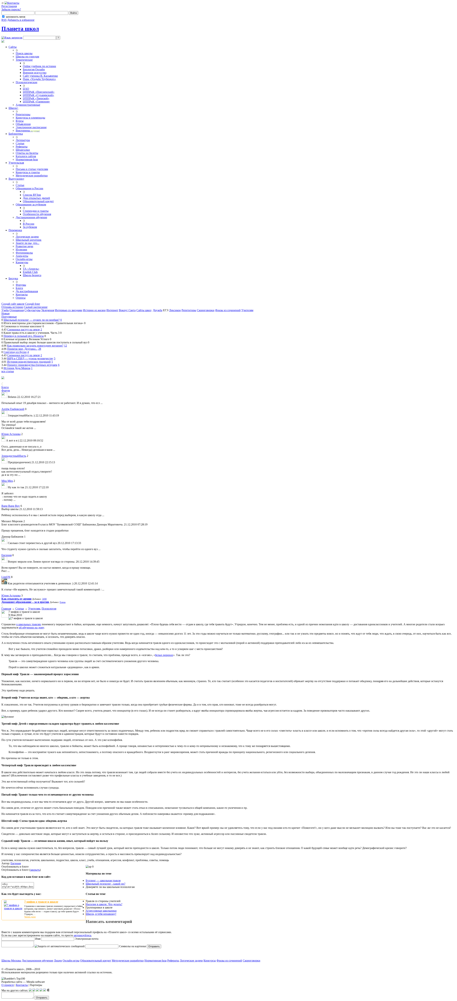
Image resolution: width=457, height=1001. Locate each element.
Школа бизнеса (32, 275)
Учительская (16, 162)
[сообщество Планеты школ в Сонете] (48, 990)
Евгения (6, 555)
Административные (28, 104)
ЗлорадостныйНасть (13, 455)
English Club (30, 272)
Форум (5, 390)
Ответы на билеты (27, 153)
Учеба (5, 310)
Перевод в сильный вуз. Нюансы (24, 335)
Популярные (9, 316)
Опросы (21, 297)
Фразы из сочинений (228, 310)
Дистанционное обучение (31, 217)
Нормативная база (27, 159)
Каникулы (22, 262)
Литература (23, 140)
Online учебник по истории (39, 66)
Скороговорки (205, 310)
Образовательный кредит (38, 201)
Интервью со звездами (68, 310)
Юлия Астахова (11, 434)
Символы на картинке (132, 946)
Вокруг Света (127, 310)
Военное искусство (34, 72)
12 (65, 345)
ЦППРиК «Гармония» (36, 101)
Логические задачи (27, 236)
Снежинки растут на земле (23, 329)
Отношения (16, 310)
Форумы (21, 284)
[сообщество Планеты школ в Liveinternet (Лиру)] (33, 990)
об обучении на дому (31, 627)
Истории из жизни (94, 310)
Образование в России (29, 188)
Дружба (157, 310)
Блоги (19, 288)
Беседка (13, 278)
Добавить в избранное (20, 19)
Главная (6, 608)
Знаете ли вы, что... (27, 243)
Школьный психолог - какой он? (105, 883)
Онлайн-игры (24, 259)
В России (28, 223)
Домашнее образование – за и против (25, 601)
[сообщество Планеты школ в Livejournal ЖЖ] (30, 990)
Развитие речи (24, 246)
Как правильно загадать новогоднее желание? (35, 345)
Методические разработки (32, 175)
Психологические (26, 82)
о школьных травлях (28, 624)
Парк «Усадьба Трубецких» (39, 79)
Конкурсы (210, 960)
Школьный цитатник (28, 239)
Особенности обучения (37, 214)
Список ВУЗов (32, 194)
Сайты (13, 46)
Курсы (20, 120)
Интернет (112, 310)
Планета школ (20, 28)
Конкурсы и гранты (28, 172)
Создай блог (32, 303)
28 (39, 348)
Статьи (20, 143)
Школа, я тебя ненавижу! (101, 913)
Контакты (22, 294)
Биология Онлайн (34, 69)
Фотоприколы (24, 252)
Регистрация (9, 6)
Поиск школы (24, 53)
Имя (37, 938)
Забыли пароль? (11, 9)
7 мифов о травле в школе (41, 901)
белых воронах (164, 655)
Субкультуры (32, 310)
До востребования (27, 291)
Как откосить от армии (16, 598)
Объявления (23, 124)
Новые (5, 313)
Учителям (247, 310)
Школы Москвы (11, 960)
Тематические (24, 59)
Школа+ (13, 108)
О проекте (7, 985)
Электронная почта (86, 938)
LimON (5, 576)
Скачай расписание (35, 307)
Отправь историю (12, 307)
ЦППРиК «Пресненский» (38, 91)
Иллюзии (21, 249)
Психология (49, 608)
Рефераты (21, 146)
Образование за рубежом (31, 204)
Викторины (28, 130)
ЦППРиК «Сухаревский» (38, 95)
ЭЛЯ (44, 599)
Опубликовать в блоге (15, 866)
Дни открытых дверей (36, 198)
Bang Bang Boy (10, 505)
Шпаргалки (23, 149)
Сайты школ (143, 310)
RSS (4, 19)
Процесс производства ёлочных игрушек (32, 364)
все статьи (7, 371)
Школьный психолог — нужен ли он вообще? (32, 319)
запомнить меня (15, 16)
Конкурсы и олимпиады (30, 117)
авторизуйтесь (82, 935)
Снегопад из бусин (15, 352)
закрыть (35, 869)
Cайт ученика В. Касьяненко (40, 75)
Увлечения (47, 310)
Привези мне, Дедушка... (22, 348)
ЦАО (26, 88)
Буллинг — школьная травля (103, 880)
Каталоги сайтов (26, 156)
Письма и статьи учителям (32, 169)
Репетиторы (23, 114)
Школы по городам (27, 56)
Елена (63, 602)
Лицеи (58, 960)
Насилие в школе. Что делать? (104, 904)
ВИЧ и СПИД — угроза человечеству (30, 358)
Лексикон (175, 310)
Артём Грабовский (12, 409)
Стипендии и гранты (36, 210)
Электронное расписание (31, 127)
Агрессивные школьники (101, 910)
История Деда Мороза (17, 368)
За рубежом (30, 226)
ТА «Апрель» (31, 268)
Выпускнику (16, 178)
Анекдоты (22, 255)
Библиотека (16, 133)
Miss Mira (7, 480)
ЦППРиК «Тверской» (36, 98)
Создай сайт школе (12, 303)
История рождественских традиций (29, 361)
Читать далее (30, 917)
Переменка (15, 230)
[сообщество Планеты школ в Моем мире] (44, 990)
